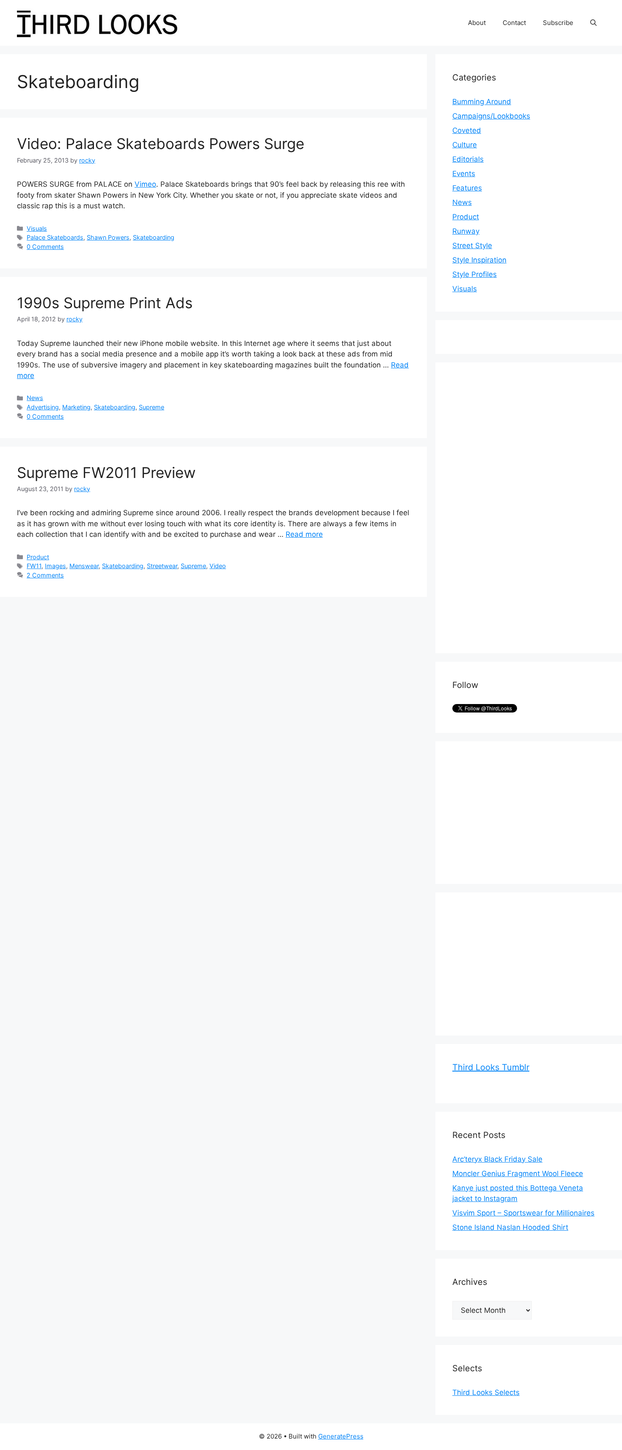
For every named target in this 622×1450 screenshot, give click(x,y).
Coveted (466, 130)
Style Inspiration (479, 260)
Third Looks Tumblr (490, 1067)
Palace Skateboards (55, 237)
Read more (304, 534)
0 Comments (45, 246)
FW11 (34, 565)
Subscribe (558, 23)
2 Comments (45, 575)
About (477, 23)
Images (55, 565)
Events (463, 173)
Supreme (151, 407)
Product (38, 557)
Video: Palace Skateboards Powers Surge (160, 143)
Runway (465, 231)
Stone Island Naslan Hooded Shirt (510, 1227)
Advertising (43, 407)
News (35, 397)
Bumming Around (481, 101)
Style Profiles (474, 274)
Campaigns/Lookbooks (491, 116)
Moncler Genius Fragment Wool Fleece (517, 1173)
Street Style (472, 245)
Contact (514, 23)
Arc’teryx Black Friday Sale (497, 1159)
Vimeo (145, 184)
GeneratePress (340, 1436)
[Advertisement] (515, 506)
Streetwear (162, 565)
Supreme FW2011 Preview (106, 472)
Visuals (37, 228)
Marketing (76, 407)
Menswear (84, 565)
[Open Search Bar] (593, 23)
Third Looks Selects (486, 1392)
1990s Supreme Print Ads (105, 303)
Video (217, 565)
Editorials (468, 159)
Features (467, 188)
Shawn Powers (108, 237)
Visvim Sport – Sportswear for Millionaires (523, 1213)
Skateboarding (153, 237)
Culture (464, 145)
